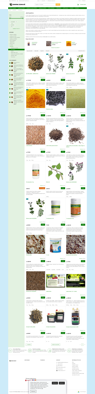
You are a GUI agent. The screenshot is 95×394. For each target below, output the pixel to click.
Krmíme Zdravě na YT (61, 370)
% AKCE (11, 45)
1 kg (27, 87)
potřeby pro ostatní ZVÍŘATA (15, 37)
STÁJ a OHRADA (13, 40)
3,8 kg (53, 305)
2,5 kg (74, 305)
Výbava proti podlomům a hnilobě (17, 53)
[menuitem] (12, 8)
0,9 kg (47, 305)
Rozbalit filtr (16, 28)
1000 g (47, 196)
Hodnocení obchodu (75, 372)
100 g (67, 196)
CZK (79, 0)
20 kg (72, 160)
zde (42, 388)
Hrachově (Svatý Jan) (39, 350)
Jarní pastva (13, 49)
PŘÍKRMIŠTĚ (12, 42)
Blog (38, 0)
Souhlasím (62, 383)
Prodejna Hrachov (51, 0)
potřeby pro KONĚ (13, 36)
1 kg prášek (48, 269)
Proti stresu (13, 56)
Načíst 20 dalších (55, 344)
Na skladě (14, 21)
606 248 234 (60, 365)
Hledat (58, 4)
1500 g (50, 87)
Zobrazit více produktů (55, 47)
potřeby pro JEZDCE (13, 39)
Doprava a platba (75, 366)
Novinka (13, 24)
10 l (71, 341)
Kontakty (43, 0)
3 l (46, 341)
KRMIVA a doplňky (13, 34)
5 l (48, 341)
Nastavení (33, 391)
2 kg (32, 123)
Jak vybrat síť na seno (76, 374)
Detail (43, 79)
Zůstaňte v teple (14, 55)
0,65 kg (67, 305)
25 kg (32, 160)
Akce (12, 23)
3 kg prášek (58, 269)
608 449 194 (60, 364)
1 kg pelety (53, 269)
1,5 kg (71, 305)
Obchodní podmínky (75, 369)
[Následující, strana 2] (82, 345)
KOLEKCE (11, 46)
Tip (12, 26)
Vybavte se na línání (14, 48)
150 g (47, 87)
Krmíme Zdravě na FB (61, 367)
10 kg (56, 305)
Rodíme (12, 51)
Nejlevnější (36, 50)
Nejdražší (42, 50)
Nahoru (29, 344)
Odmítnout (55, 383)
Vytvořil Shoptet (83, 391)
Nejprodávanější (29, 50)
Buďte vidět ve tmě (14, 52)
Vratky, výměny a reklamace (77, 370)
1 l (66, 341)
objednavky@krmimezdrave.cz (63, 362)
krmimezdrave (60, 368)
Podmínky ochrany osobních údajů (78, 373)
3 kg (70, 233)
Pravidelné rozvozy (75, 367)
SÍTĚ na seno (12, 43)
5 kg (29, 87)
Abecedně (47, 50)
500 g (27, 123)
